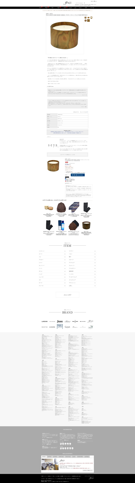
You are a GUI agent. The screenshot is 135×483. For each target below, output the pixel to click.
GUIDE (86, 7)
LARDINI (82, 4)
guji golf (70, 7)
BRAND (46, 7)
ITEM (52, 7)
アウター (94, 4)
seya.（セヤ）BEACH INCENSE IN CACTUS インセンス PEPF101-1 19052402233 (48, 215)
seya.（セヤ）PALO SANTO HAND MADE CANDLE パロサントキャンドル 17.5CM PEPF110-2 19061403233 (86, 233)
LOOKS (58, 7)
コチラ (87, 111)
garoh (75, 7)
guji (80, 4)
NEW (40, 7)
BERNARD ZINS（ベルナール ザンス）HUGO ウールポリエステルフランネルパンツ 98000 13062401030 (86, 215)
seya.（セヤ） (50, 10)
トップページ (45, 10)
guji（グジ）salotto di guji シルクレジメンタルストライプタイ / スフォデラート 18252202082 (73, 215)
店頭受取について (68, 183)
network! (80, 7)
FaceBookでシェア (70, 178)
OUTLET (91, 7)
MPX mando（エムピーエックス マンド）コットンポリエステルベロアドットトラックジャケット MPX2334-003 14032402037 (73, 233)
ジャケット (81, 5)
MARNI (92, 4)
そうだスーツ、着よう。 (87, 5)
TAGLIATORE (86, 4)
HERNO (89, 4)
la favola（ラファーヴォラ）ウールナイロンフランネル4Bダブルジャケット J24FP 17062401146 (61, 215)
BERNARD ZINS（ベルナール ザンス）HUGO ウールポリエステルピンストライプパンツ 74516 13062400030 (48, 233)
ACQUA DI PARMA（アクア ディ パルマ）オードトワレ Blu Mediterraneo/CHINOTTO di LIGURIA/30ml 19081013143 (61, 233)
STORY (65, 7)
